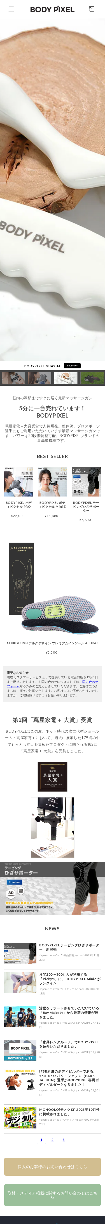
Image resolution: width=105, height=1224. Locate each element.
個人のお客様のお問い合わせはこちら (52, 1166)
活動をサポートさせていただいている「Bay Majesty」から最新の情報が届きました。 (69, 1012)
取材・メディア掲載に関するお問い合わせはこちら (52, 1195)
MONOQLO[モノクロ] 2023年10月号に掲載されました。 (69, 1111)
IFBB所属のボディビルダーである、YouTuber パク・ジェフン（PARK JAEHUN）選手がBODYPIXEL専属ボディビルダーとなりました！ (69, 1078)
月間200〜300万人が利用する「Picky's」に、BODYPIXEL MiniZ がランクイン (70, 978)
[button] (11, 9)
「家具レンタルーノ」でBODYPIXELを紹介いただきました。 (69, 1044)
